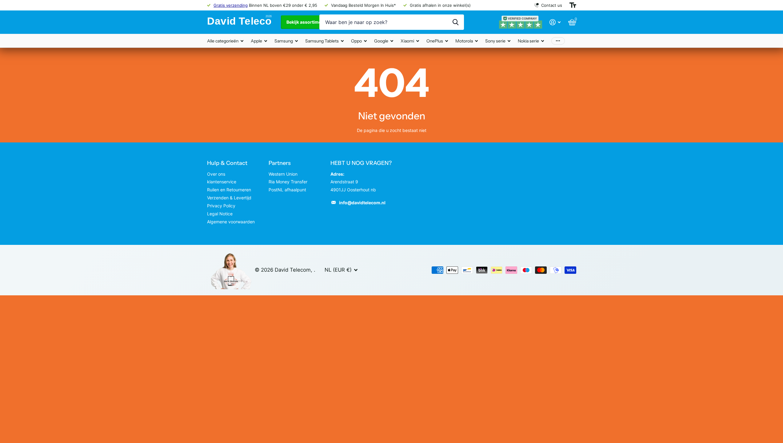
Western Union (283, 174)
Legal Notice (220, 213)
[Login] (555, 22)
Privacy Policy (221, 205)
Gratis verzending (231, 5)
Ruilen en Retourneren (229, 189)
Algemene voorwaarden (231, 221)
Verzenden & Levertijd (229, 197)
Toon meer (558, 41)
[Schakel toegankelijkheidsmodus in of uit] (572, 5)
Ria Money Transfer (288, 181)
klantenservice (221, 181)
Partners (280, 163)
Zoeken (455, 22)
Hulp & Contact (227, 163)
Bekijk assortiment (306, 22)
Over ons (216, 174)
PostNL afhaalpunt (287, 189)
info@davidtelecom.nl (362, 202)
